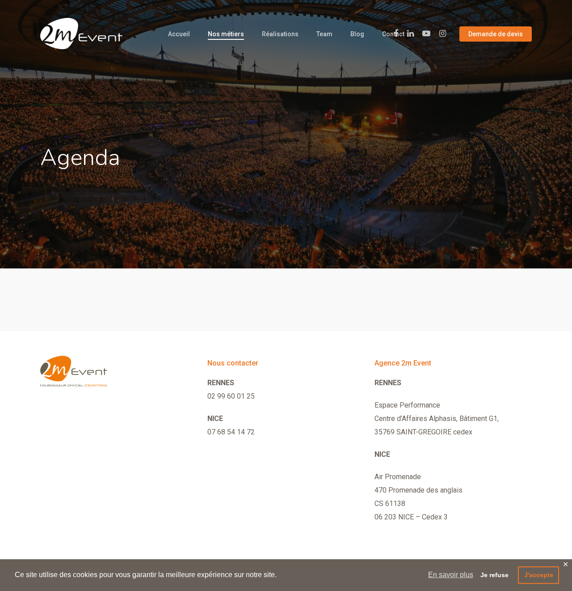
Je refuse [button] (494, 574)
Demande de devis (495, 34)
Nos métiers (226, 34)
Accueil (179, 34)
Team (324, 34)
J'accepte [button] (538, 574)
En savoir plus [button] (450, 574)
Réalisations (280, 34)
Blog (357, 34)
